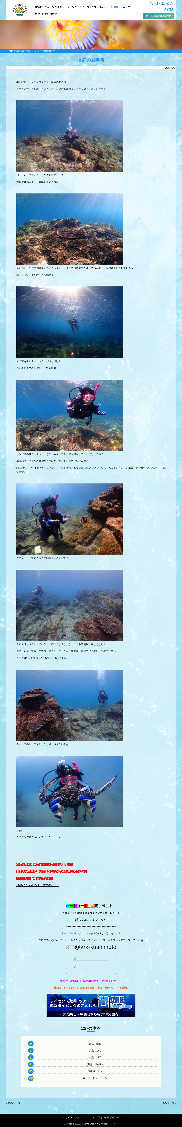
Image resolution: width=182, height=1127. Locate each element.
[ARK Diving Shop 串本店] (20, 15)
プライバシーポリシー (107, 1117)
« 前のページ (13, 1103)
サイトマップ (72, 1117)
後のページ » (169, 1103)
